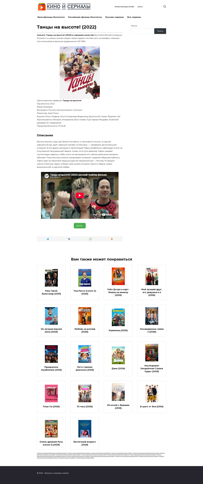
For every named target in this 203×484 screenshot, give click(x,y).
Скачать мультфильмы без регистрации (79, 453)
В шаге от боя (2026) (151, 406)
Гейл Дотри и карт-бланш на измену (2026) (118, 292)
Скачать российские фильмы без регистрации (143, 454)
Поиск (134, 26)
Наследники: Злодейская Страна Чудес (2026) (152, 368)
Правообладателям (124, 7)
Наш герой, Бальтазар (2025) (51, 292)
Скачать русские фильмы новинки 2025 (126, 456)
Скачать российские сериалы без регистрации (146, 453)
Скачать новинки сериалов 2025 (85, 457)
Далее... (79, 226)
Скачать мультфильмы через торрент (121, 453)
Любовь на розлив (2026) (84, 330)
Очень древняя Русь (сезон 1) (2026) (51, 443)
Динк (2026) (118, 368)
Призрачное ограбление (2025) (51, 368)
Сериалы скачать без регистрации (148, 456)
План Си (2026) (51, 406)
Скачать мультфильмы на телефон (101, 453)
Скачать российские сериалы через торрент (68, 454)
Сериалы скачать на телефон (67, 457)
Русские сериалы (114, 17)
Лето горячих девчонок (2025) (85, 368)
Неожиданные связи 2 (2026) (152, 330)
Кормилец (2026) (118, 330)
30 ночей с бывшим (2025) (118, 406)
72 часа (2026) (85, 406)
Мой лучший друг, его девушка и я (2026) (151, 292)
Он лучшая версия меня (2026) (51, 330)
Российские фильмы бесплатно (85, 17)
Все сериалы (134, 17)
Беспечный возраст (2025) (84, 443)
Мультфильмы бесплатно (51, 17)
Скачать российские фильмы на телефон (78, 456)
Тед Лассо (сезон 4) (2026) (84, 292)
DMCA (140, 7)
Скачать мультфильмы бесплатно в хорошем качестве (52, 453)
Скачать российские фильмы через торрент (102, 456)
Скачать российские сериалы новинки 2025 (94, 454)
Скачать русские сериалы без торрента (118, 454)
